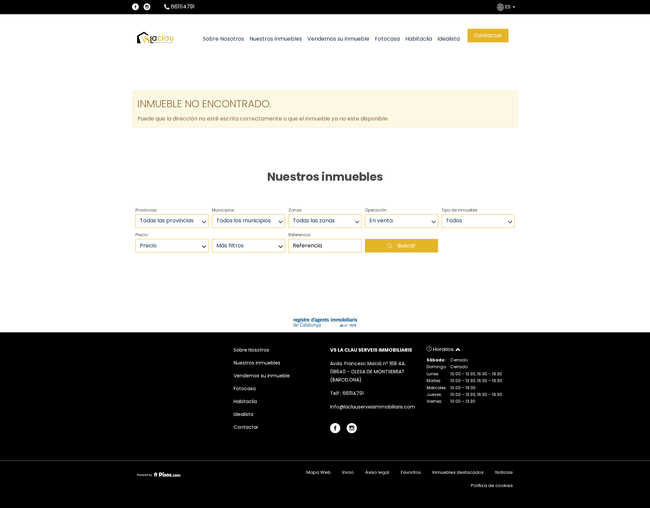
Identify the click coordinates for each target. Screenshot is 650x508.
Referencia (299, 235)
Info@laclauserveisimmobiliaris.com (372, 406)
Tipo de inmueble (459, 210)
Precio (141, 235)
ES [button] (508, 6)
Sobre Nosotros (223, 39)
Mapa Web (318, 472)
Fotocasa (387, 39)
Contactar (488, 35)
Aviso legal (377, 472)
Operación (376, 210)
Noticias (504, 472)
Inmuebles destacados (458, 472)
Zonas (295, 210)
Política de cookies (492, 485)
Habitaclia (418, 39)
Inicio (348, 472)
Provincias (146, 210)
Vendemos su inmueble (338, 39)
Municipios (223, 210)
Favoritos (411, 472)
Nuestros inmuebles (276, 39)
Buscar (406, 245)
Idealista (448, 39)
